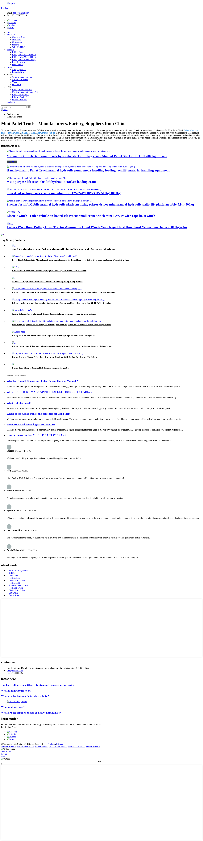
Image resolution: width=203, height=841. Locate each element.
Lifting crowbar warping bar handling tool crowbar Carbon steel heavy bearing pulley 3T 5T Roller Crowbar (61, 303)
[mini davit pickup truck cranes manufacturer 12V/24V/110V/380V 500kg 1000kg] (54, 189)
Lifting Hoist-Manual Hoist (24, 57)
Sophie (4, 754)
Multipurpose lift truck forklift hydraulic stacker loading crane (51, 182)
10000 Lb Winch (8, 746)
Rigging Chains (13, 133)
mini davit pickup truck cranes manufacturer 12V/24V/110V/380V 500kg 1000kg (64, 193)
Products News (18, 72)
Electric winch (18, 62)
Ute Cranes (14, 575)
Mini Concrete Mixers (45, 133)
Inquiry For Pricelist (10, 727)
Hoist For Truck (16, 588)
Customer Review (20, 79)
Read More (12, 162)
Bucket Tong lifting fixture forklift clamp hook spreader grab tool (41, 368)
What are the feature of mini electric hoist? (25, 696)
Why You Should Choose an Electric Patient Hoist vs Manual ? (42, 381)
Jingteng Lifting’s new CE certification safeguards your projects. (37, 685)
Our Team (16, 39)
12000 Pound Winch (58, 746)
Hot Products (49, 744)
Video (14, 82)
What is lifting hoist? (13, 707)
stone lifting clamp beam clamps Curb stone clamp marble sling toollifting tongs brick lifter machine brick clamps (63, 249)
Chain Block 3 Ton (17, 580)
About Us (11, 34)
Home (9, 32)
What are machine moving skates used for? (31, 424)
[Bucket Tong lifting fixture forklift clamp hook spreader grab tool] (13, 364)
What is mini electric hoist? (16, 690)
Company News (19, 69)
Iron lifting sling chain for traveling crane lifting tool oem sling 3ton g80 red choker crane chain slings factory (61, 325)
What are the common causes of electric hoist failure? (31, 712)
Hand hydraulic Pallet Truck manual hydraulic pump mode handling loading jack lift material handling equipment (88, 170)
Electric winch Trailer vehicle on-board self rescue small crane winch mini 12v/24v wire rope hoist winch (81, 216)
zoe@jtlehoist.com (21, 13)
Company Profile (19, 37)
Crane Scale (14, 595)
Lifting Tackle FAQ (20, 94)
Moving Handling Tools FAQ (25, 92)
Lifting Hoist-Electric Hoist (24, 54)
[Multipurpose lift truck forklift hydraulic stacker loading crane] (36, 178)
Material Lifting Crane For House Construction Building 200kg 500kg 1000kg (47, 281)
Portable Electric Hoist (18, 585)
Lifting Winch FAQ (20, 97)
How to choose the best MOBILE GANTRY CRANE (36, 435)
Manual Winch (41, 746)
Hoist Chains (14, 583)
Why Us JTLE (18, 47)
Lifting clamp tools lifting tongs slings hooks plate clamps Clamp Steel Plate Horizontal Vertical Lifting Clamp (61, 346)
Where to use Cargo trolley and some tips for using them (38, 413)
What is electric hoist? (19, 403)
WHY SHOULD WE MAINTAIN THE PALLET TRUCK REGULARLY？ (50, 392)
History (15, 44)
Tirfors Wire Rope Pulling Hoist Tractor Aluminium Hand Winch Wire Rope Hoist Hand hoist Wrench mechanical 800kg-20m (97, 227)
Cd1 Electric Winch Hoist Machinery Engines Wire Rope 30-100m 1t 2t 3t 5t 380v (49, 271)
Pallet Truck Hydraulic (18, 570)
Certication (17, 42)
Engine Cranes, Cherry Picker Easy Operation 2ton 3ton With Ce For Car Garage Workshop (54, 357)
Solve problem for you (22, 77)
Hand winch (17, 64)
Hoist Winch (14, 578)
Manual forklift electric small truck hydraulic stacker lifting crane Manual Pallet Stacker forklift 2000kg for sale (87, 156)
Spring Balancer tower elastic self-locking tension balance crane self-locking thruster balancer (54, 314)
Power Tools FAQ (20, 99)
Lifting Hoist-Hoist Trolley (23, 59)
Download (16, 84)
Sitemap (59, 744)
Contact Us (11, 102)
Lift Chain (13, 593)
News (9, 67)
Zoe (3, 756)
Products (10, 49)
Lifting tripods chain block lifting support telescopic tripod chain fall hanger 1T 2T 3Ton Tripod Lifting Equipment (63, 292)
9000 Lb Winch (93, 746)
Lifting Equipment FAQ (22, 89)
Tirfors (12, 573)
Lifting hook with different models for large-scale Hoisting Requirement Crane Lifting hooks (54, 335)
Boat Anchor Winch (76, 746)
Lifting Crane (18, 52)
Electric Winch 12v (25, 746)
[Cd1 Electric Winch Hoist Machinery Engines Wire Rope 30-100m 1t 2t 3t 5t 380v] (15, 267)
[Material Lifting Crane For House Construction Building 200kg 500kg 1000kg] (13, 278)
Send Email (6, 751)
